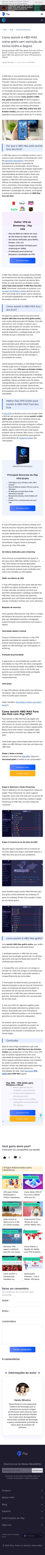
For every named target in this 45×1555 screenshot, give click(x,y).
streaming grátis (26, 438)
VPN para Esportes (10, 1259)
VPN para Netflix (30, 1232)
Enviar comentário (22, 1349)
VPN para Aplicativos (31, 1259)
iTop (22, 1453)
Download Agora (22, 261)
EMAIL (6, 1311)
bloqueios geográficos (14, 161)
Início (5, 30)
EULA (4, 1537)
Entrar (5, 6)
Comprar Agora (22, 773)
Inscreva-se (37, 1470)
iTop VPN (8, 413)
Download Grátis (22, 508)
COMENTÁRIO (9, 1321)
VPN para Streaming (23, 30)
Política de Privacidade (10, 1534)
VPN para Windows (31, 1177)
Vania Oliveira (8, 62)
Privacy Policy (22, 3)
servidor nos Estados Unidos (14, 291)
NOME (6, 1300)
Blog (11, 30)
